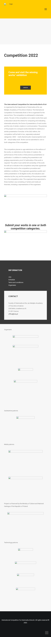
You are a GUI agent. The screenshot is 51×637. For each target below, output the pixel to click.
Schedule (11, 280)
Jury (9, 277)
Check (25, 87)
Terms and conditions (15, 282)
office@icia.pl (13, 314)
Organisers (12, 285)
